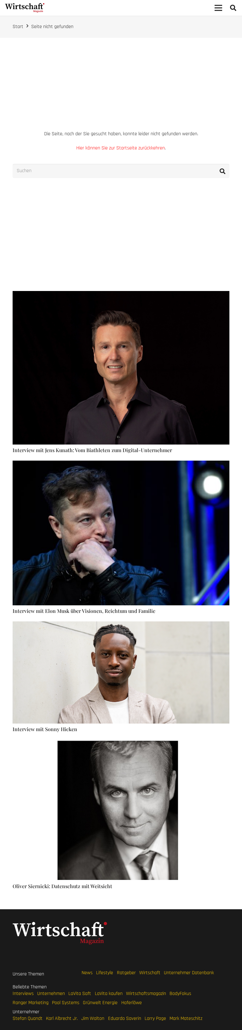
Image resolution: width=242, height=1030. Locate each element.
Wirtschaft (149, 972)
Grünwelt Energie (100, 1002)
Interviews (23, 993)
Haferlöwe (131, 1002)
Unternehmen (51, 993)
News (87, 972)
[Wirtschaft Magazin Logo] (24, 8)
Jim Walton (92, 1018)
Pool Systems (65, 1002)
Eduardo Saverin (124, 1018)
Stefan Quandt (28, 1018)
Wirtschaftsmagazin (146, 993)
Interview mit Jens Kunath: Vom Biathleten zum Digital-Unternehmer (92, 450)
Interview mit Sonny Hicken (45, 729)
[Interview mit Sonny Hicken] (121, 624)
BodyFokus (180, 993)
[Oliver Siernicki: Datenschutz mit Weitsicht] (121, 743)
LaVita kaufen (109, 993)
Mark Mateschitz (186, 1018)
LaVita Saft (79, 993)
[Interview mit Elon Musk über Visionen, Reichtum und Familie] (121, 464)
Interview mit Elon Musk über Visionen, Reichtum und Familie (84, 611)
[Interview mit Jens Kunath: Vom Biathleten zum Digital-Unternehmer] (121, 294)
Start (18, 26)
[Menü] (218, 8)
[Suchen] (222, 171)
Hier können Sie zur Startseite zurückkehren (120, 148)
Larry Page (155, 1018)
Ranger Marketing (31, 1002)
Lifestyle (104, 972)
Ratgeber (126, 972)
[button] (233, 8)
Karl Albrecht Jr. (62, 1018)
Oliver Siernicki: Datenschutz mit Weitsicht (62, 886)
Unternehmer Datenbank (189, 972)
